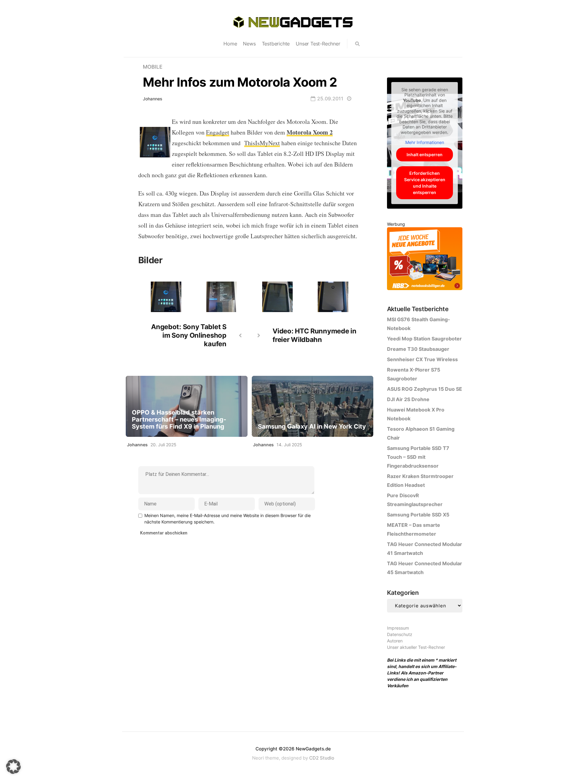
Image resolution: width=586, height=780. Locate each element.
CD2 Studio (321, 758)
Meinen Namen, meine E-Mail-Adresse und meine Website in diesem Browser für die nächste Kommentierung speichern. (227, 518)
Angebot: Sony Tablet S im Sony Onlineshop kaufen (188, 335)
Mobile (152, 67)
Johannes (152, 98)
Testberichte (276, 44)
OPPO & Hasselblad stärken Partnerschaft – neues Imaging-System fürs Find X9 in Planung (179, 419)
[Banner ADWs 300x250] (424, 259)
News (249, 44)
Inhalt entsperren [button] (425, 154)
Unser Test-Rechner (318, 44)
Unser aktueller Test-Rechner (416, 647)
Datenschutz (399, 634)
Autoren (395, 640)
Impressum (398, 628)
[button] (13, 766)
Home (230, 44)
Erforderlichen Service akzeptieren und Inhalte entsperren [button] (424, 183)
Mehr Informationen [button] (424, 142)
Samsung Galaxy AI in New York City (312, 426)
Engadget (217, 132)
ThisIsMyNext (262, 143)
